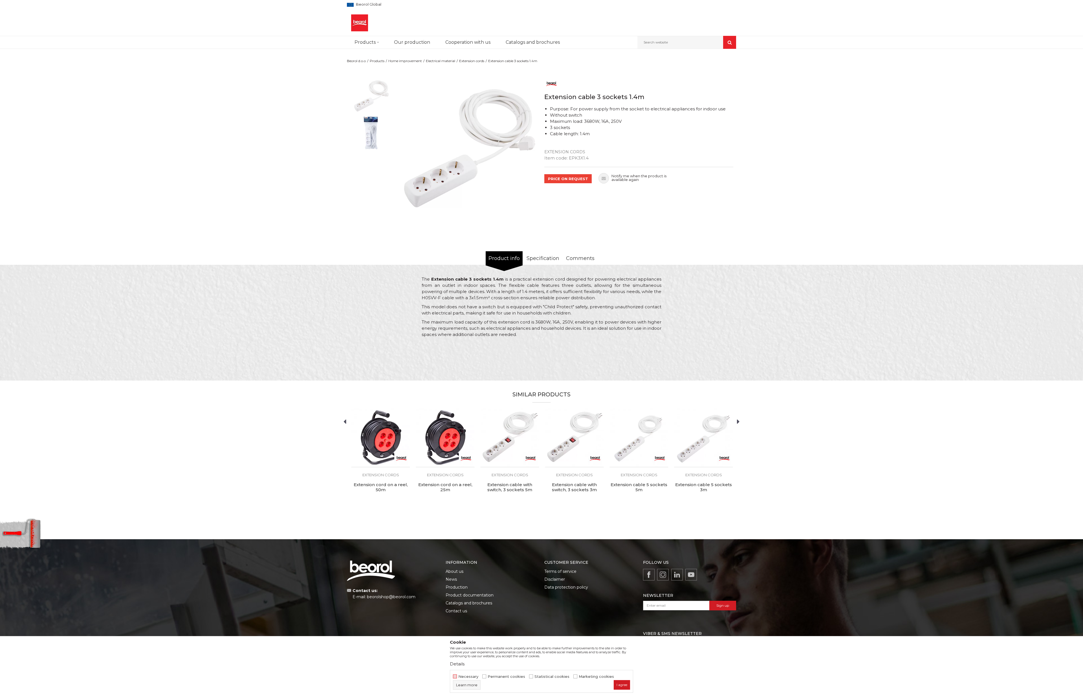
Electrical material (440, 61)
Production (457, 587)
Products (377, 61)
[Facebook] (648, 574)
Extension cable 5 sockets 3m (703, 487)
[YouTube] (691, 574)
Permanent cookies (506, 676)
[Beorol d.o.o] (359, 22)
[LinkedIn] (677, 574)
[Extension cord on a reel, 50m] (380, 438)
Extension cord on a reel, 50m (381, 487)
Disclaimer (554, 579)
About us (454, 571)
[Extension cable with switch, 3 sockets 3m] (574, 438)
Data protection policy (566, 587)
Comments (580, 258)
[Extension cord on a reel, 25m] (445, 438)
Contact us (456, 610)
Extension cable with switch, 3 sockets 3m (574, 487)
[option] (371, 95)
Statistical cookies (551, 676)
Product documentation (470, 595)
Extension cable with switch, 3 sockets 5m (509, 487)
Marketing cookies (596, 676)
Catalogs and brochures (469, 603)
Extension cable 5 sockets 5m (639, 487)
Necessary (468, 676)
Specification (543, 258)
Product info (504, 258)
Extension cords (471, 61)
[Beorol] (551, 83)
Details (457, 664)
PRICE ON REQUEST (568, 178)
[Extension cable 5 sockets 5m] (639, 438)
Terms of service (560, 571)
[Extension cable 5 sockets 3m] (703, 438)
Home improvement (405, 61)
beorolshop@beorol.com (391, 596)
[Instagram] (662, 574)
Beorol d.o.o (356, 61)
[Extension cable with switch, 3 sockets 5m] (510, 438)
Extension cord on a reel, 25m (445, 487)
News (451, 579)
